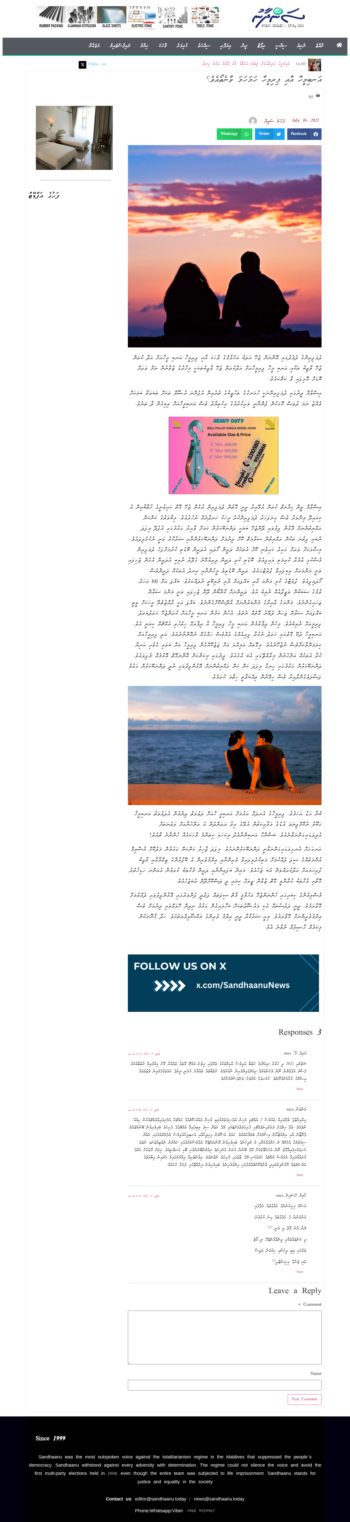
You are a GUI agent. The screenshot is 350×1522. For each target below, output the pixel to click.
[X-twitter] (82, 65)
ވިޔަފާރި (225, 46)
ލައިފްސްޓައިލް (120, 46)
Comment (310, 1305)
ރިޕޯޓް (261, 46)
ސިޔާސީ (281, 46)
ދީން (244, 46)
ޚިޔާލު (144, 46)
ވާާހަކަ (162, 46)
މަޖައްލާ (94, 46)
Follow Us (97, 64)
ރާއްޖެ (319, 46)
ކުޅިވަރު (182, 46)
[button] (304, 134)
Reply (300, 1089)
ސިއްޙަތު (204, 46)
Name (316, 1374)
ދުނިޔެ (301, 46)
